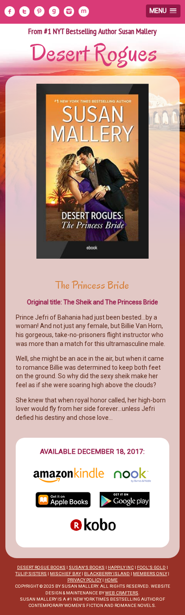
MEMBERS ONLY (150, 573)
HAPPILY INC (121, 567)
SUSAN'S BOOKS (87, 567)
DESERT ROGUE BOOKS (41, 567)
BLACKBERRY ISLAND (107, 573)
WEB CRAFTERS (121, 592)
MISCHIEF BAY (65, 573)
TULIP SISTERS (31, 573)
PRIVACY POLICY (84, 579)
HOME (111, 579)
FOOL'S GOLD (151, 567)
